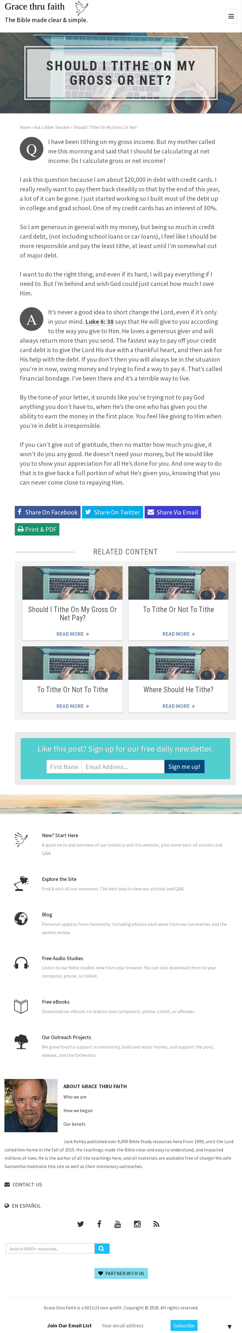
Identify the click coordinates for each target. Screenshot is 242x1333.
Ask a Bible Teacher (52, 127)
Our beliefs (74, 1124)
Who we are (74, 1097)
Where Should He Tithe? (178, 689)
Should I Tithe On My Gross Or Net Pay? (72, 613)
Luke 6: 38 (99, 321)
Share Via (177, 512)
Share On (117, 512)
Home (25, 127)
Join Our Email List (69, 1325)
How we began (78, 1110)
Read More (72, 583)
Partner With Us (124, 1273)
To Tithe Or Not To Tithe (178, 609)
